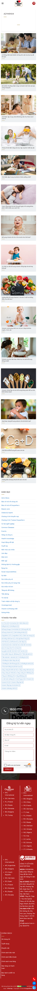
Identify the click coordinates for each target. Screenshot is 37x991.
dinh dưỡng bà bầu (20, 632)
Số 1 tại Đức (22, 651)
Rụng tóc (4, 568)
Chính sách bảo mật (8, 953)
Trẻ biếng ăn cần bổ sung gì (10, 663)
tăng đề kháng (21, 676)
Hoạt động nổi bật (7, 542)
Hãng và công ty (7, 535)
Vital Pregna (20, 679)
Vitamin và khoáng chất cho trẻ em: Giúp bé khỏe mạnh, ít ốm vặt (16, 329)
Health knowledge (7, 539)
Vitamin (30, 679)
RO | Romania (9, 808)
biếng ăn (5, 626)
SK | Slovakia (9, 895)
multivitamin (6, 645)
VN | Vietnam (28, 826)
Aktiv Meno (5, 498)
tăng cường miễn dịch (26, 670)
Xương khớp (5, 612)
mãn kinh (16, 645)
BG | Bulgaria (9, 812)
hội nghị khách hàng (22, 638)
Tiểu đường (5, 594)
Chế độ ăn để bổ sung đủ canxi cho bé (13, 450)
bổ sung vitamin (7, 632)
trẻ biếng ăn (23, 657)
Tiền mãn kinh (27, 654)
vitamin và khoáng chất (9, 688)
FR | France (27, 805)
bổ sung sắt (26, 629)
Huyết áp (4, 546)
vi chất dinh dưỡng (8, 679)
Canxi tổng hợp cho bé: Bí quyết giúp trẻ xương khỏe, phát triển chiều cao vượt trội (17, 207)
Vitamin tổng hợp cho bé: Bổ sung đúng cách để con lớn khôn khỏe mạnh (18, 391)
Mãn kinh (4, 557)
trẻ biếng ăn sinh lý (27, 663)
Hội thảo (5, 642)
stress (18, 648)
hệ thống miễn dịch (8, 638)
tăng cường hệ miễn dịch (10, 670)
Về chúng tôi (5, 939)
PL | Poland (9, 802)
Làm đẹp (4, 553)
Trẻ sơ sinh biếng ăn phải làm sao (12, 666)
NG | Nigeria (27, 832)
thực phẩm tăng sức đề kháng (11, 654)
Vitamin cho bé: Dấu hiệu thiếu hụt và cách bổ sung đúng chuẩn (17, 360)
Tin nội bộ (4, 598)
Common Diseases (7, 527)
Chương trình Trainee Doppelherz (13, 520)
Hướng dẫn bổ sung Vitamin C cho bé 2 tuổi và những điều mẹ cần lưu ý (17, 298)
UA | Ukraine (27, 829)
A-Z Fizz (5, 623)
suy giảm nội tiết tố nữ (9, 651)
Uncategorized (6, 605)
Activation (14, 623)
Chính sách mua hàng (8, 961)
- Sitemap (9, 988)
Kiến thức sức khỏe (8, 550)
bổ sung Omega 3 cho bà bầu (11, 629)
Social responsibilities (8, 572)
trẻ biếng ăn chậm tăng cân (10, 660)
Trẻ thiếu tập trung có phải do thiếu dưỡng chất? (16, 177)
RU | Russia (8, 805)
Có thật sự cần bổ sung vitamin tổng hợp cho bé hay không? (17, 267)
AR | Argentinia (10, 865)
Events (3, 531)
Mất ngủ (4, 561)
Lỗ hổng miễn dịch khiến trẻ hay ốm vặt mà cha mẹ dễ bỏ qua (18, 56)
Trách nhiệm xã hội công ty (10, 601)
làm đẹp (23, 642)
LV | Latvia (26, 839)
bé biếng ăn (14, 626)
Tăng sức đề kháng (7, 590)
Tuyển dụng (5, 944)
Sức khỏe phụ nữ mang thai (10, 583)
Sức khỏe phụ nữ (7, 579)
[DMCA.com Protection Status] (21, 986)
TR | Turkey (9, 815)
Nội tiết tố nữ (26, 645)
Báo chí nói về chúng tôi (9, 502)
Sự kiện (3, 575)
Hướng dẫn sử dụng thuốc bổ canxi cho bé (14, 480)
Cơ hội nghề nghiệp (7, 524)
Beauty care (5, 509)
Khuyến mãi (5, 948)
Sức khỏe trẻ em (7, 587)
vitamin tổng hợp (17, 682)
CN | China (26, 802)
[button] (2, 3)
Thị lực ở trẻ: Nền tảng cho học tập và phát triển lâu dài (18, 148)
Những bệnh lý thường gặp (10, 564)
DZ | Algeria (27, 846)
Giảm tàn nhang (28, 635)
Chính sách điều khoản (9, 957)
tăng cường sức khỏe (8, 673)
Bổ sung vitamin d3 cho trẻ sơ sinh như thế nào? (16, 237)
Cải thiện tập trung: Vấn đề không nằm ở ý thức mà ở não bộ (17, 117)
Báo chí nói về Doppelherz (10, 505)
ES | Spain (8, 881)
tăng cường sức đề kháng (25, 673)
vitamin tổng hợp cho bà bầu (11, 685)
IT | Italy (26, 812)
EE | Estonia (27, 842)
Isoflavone (14, 642)
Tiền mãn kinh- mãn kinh (9, 657)
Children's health (7, 513)
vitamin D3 (6, 682)
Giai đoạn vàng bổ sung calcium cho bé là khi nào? (16, 421)
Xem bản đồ (29, 906)
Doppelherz (6, 635)
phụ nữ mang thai (7, 648)
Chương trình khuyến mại (10, 516)
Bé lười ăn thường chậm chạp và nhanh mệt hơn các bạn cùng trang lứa (18, 87)
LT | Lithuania (27, 849)
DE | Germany (10, 798)
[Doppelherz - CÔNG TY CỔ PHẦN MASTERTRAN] (18, 3)
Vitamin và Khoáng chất (9, 609)
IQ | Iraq (26, 836)
